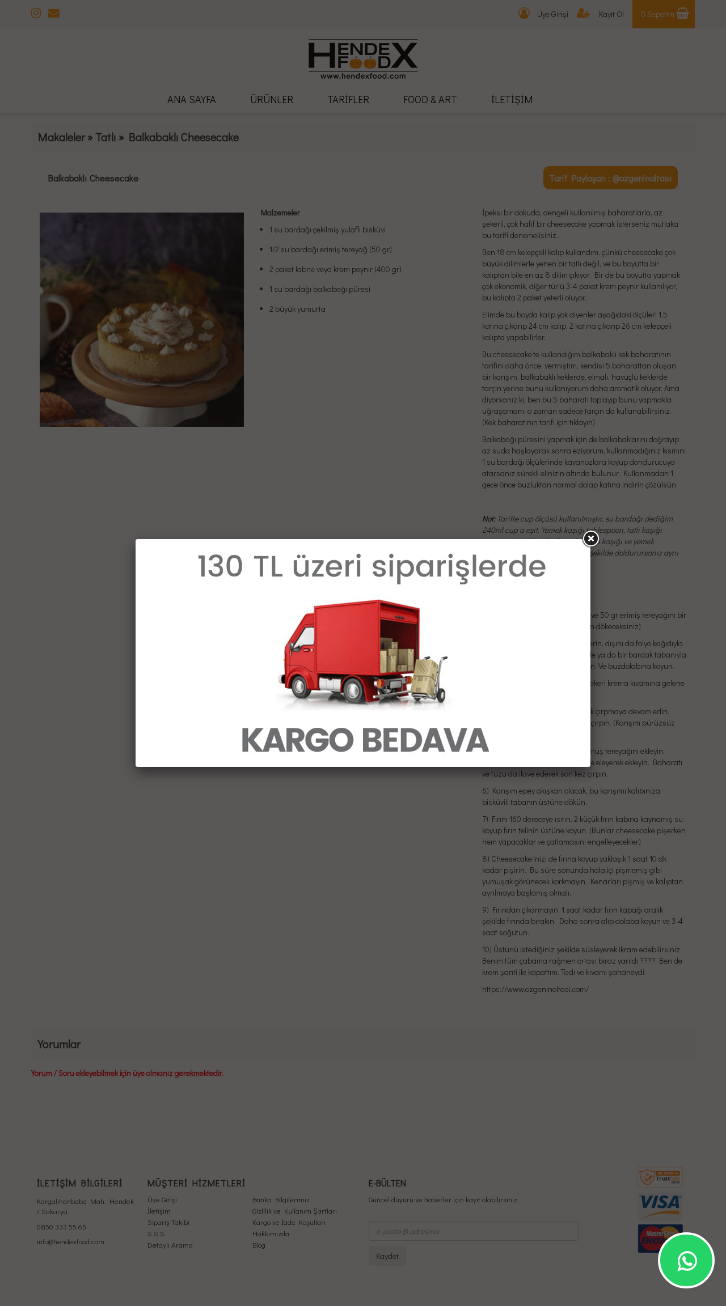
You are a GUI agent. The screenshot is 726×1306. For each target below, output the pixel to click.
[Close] (590, 539)
